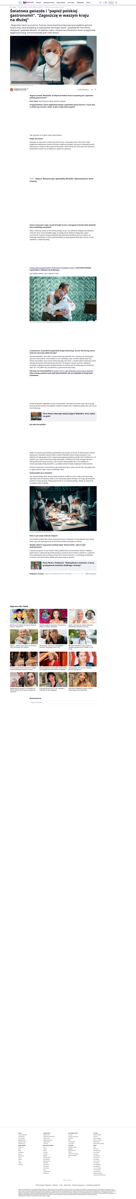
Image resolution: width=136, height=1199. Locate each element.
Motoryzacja (21, 1140)
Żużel (44, 1154)
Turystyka (45, 1138)
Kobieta (19, 1142)
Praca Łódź (95, 1138)
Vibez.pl (70, 1136)
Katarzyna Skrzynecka (73, 1121)
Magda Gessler (46, 1126)
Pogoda (20, 1147)
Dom (44, 1132)
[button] (105, 3)
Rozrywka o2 (46, 1158)
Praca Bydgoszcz (97, 1149)
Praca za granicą (97, 1154)
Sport (19, 1133)
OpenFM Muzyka (71, 1135)
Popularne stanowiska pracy (99, 1159)
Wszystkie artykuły (72, 1132)
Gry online (20, 1149)
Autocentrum (46, 1149)
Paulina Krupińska (97, 1119)
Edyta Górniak (46, 1119)
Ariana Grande (21, 1123)
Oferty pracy (95, 1133)
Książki (44, 1133)
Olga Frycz (95, 1121)
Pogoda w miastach (72, 1140)
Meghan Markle (21, 1124)
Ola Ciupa (70, 1119)
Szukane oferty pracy (97, 1158)
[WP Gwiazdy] (29, 2)
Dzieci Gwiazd (60, 2)
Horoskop (45, 1137)
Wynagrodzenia (46, 1156)
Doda (69, 1124)
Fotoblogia (45, 1147)
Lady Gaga (45, 1128)
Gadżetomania (46, 1145)
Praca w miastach (97, 1152)
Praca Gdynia (96, 1147)
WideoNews (78, 2)
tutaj (49, 1180)
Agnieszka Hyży (21, 1128)
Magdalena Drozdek (20, 84)
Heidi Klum (70, 1123)
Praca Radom (96, 1144)
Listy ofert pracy (96, 1156)
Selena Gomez (46, 1123)
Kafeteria (45, 1140)
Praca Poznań (96, 1142)
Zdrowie (20, 1144)
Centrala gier (46, 1152)
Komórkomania (46, 1144)
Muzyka (38, 2)
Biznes (19, 1135)
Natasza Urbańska (97, 1124)
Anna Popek (70, 1128)
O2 (69, 1142)
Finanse (20, 1138)
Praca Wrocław (96, 1140)
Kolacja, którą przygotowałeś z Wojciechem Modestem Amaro (52, 259)
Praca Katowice (96, 1151)
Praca (19, 1145)
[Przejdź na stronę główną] (20, 4)
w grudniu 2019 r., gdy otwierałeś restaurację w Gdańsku (70, 362)
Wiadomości (21, 1132)
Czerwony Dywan (48, 2)
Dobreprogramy (46, 1142)
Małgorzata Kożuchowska (49, 1121)
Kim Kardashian (71, 1126)
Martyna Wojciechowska (98, 1128)
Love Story (69, 2)
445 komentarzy (84, 85)
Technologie (21, 1137)
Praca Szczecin (96, 1145)
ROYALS (87, 2)
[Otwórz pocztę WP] (100, 2)
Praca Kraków (96, 1137)
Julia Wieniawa (21, 1121)
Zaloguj (111, 2)
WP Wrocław (46, 1151)
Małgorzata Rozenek (47, 1124)
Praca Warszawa (97, 1135)
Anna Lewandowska (22, 1119)
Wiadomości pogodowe (73, 1138)
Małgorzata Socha (22, 1126)
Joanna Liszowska (97, 1123)
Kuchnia (45, 1135)
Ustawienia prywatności (91, 1170)
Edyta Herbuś (96, 1126)
